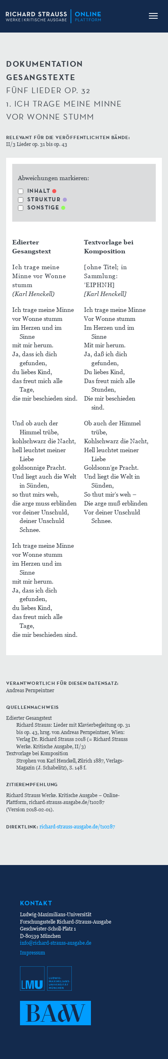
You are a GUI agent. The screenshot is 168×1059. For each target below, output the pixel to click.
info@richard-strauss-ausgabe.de (55, 943)
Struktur (44, 199)
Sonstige (43, 207)
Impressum (32, 953)
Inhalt (38, 190)
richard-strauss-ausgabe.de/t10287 (77, 827)
